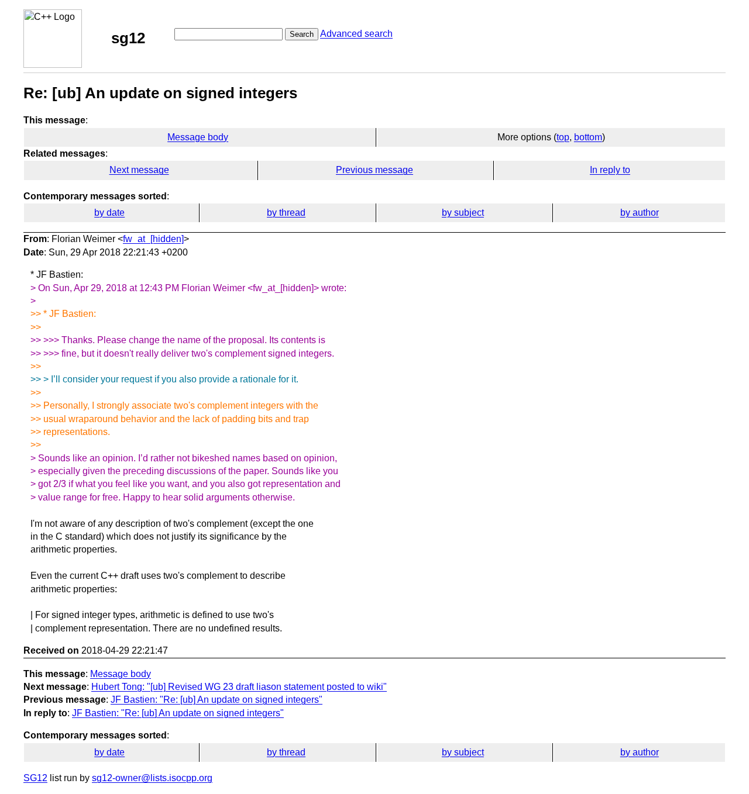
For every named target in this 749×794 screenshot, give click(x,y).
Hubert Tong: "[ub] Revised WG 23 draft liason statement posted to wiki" (239, 687)
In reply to (610, 170)
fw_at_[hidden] (153, 239)
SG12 (35, 778)
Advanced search (356, 34)
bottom (588, 137)
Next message (139, 170)
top (562, 137)
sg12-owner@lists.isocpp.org (152, 778)
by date (109, 213)
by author (639, 213)
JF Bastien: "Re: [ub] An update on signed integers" (216, 700)
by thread (286, 213)
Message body (197, 137)
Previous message (374, 170)
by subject (463, 213)
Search (302, 34)
